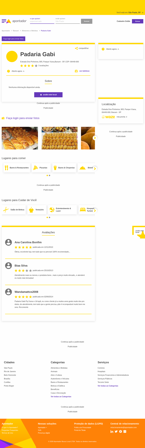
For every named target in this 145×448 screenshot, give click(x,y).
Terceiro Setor (103, 382)
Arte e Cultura (56, 375)
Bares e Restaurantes (59, 382)
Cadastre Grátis (123, 21)
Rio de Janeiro (10, 371)
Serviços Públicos (105, 379)
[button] (95, 138)
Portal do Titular (80, 430)
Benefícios (55, 389)
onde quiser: (60, 18)
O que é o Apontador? (10, 427)
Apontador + (42, 427)
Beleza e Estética (58, 386)
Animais (54, 371)
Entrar (137, 21)
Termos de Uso (7, 433)
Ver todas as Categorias (61, 397)
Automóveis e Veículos (60, 379)
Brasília (7, 379)
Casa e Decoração (58, 393)
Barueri (58, 62)
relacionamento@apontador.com (123, 427)
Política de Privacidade (82, 427)
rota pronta (121, 117)
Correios (101, 368)
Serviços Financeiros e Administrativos (113, 375)
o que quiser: (35, 18)
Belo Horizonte (10, 375)
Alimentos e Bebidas (59, 368)
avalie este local (50, 95)
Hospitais (101, 371)
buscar (86, 21)
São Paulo (8, 368)
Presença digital (44, 433)
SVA (39, 430)
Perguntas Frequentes (10, 430)
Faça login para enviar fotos (13, 39)
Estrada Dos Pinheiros (29, 62)
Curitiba (7, 382)
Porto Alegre (9, 386)
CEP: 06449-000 (72, 62)
